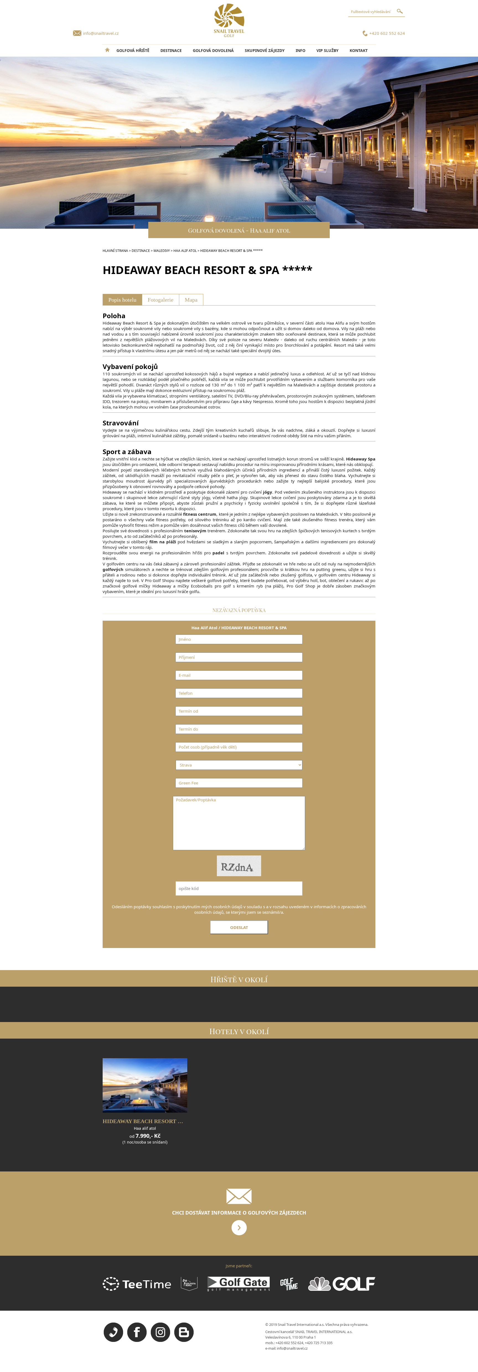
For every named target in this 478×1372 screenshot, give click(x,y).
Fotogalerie (160, 300)
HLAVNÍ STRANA (115, 250)
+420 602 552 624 (387, 33)
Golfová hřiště (132, 50)
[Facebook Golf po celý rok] (137, 1340)
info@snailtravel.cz (101, 33)
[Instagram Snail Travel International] (160, 1340)
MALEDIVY (162, 250)
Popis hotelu (122, 300)
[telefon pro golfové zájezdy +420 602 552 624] (113, 1340)
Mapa (191, 300)
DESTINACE (171, 50)
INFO (300, 50)
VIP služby (327, 50)
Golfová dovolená (213, 50)
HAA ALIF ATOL (185, 250)
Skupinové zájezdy (265, 50)
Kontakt (359, 50)
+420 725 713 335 (318, 1342)
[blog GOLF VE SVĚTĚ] (184, 1340)
